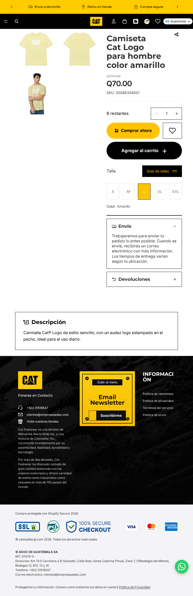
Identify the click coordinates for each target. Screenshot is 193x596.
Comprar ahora (136, 130)
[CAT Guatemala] (30, 380)
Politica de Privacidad (134, 587)
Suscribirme (111, 415)
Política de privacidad (158, 401)
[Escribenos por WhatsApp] (181, 566)
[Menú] (6, 21)
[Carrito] (124, 21)
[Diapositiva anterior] (11, 6)
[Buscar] (16, 21)
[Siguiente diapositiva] (177, 6)
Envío (124, 226)
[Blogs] (135, 21)
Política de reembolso (158, 394)
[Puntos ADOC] (146, 21)
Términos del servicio (158, 408)
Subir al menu (107, 382)
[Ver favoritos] (157, 21)
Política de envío (154, 415)
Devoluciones (134, 279)
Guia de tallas (158, 171)
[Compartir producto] (176, 34)
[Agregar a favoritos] (172, 131)
